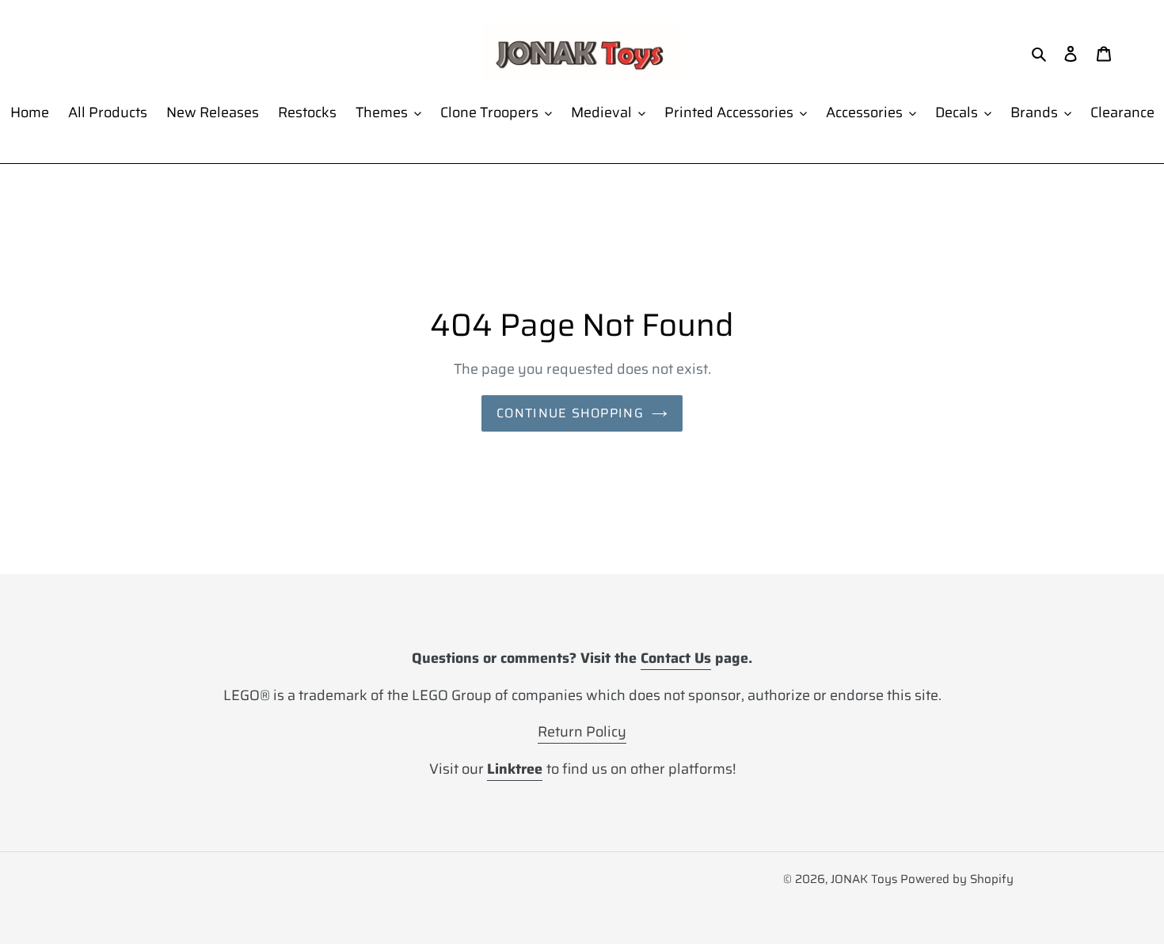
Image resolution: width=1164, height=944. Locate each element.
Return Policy (582, 732)
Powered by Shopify (957, 879)
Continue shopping (570, 413)
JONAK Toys (864, 879)
